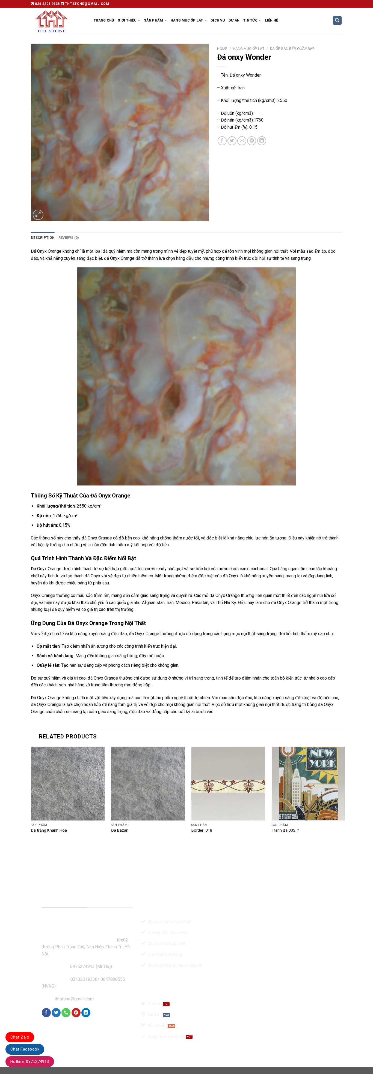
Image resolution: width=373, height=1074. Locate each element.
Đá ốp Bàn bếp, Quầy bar (292, 48)
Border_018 (201, 830)
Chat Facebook (24, 1049)
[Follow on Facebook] (46, 1012)
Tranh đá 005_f (285, 830)
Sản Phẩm (153, 20)
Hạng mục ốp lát (187, 20)
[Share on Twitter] (231, 140)
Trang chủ (104, 20)
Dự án (234, 20)
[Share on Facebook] (222, 140)
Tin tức (250, 20)
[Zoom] (38, 215)
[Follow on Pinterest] (76, 1012)
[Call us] (65, 1012)
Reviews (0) (68, 238)
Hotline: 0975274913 (29, 1061)
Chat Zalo (19, 1037)
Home (222, 48)
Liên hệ (271, 20)
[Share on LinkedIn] (261, 140)
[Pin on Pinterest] (251, 140)
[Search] (337, 20)
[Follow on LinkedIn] (85, 1012)
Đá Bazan (119, 830)
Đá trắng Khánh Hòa (49, 830)
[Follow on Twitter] (56, 1012)
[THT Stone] (58, 20)
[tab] (43, 237)
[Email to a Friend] (241, 140)
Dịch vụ (218, 20)
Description (43, 238)
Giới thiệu (127, 20)
